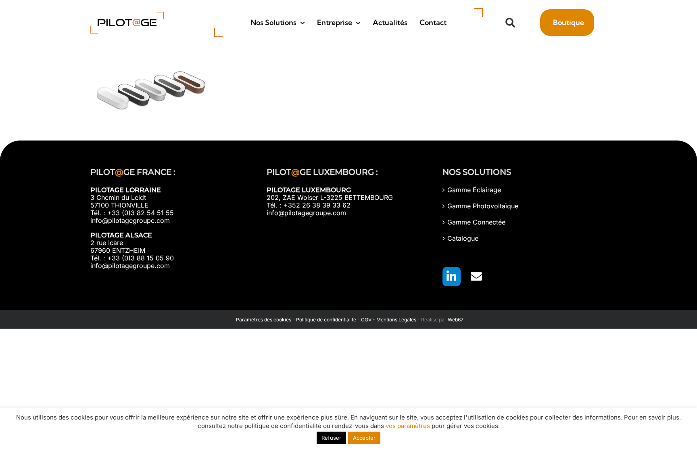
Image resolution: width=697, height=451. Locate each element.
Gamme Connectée (476, 222)
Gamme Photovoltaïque (482, 206)
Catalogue (462, 238)
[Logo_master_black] (127, 15)
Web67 (455, 320)
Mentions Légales (396, 320)
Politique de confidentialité (326, 320)
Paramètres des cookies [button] (262, 320)
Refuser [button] (331, 437)
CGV (366, 320)
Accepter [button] (364, 437)
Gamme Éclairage (474, 190)
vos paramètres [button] (408, 426)
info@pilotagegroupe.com (130, 220)
